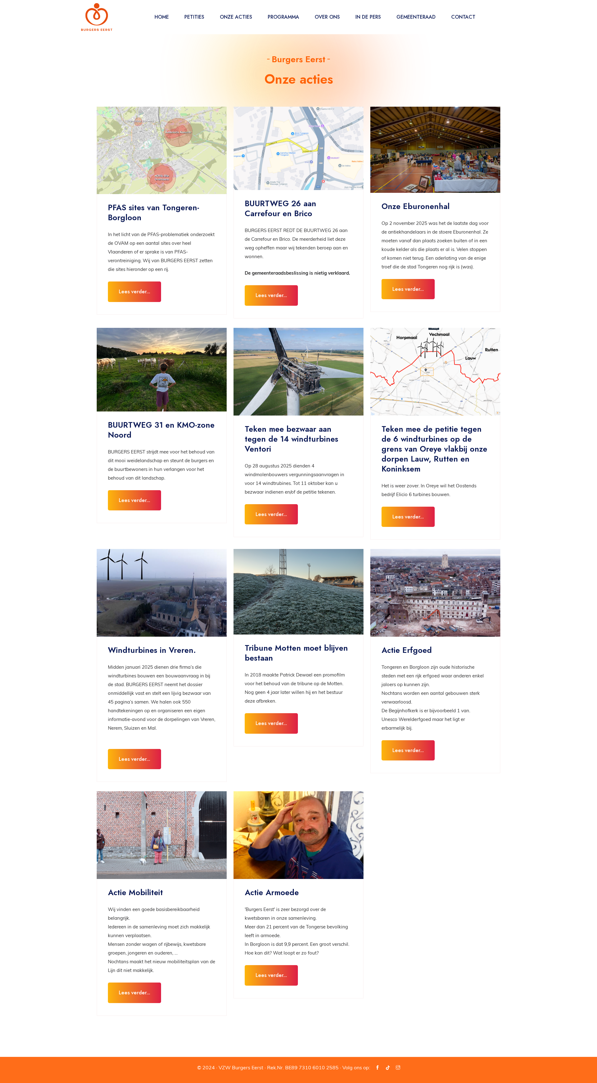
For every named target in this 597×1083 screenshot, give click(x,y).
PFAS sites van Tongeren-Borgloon (153, 212)
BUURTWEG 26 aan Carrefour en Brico (280, 208)
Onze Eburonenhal (416, 206)
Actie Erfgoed (407, 650)
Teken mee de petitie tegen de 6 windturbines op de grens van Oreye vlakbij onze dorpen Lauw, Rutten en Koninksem (434, 448)
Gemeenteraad (416, 17)
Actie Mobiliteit (135, 892)
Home (162, 17)
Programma (283, 17)
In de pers (368, 17)
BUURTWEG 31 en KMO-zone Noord (161, 429)
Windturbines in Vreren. (152, 650)
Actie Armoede (272, 892)
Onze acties (236, 17)
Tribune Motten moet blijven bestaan (296, 652)
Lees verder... (134, 291)
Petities (194, 17)
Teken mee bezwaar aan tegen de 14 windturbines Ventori (291, 438)
